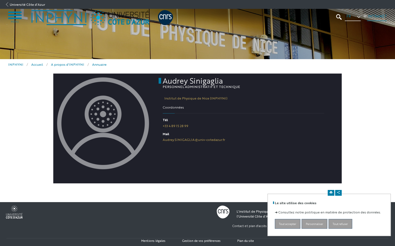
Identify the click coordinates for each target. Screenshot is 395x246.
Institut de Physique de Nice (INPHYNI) (195, 98)
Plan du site (245, 240)
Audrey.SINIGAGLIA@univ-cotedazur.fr (194, 139)
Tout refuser (340, 224)
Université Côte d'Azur (27, 4)
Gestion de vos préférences (201, 240)
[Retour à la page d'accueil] (59, 17)
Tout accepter (287, 224)
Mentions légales (153, 240)
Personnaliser (314, 224)
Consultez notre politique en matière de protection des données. (329, 212)
